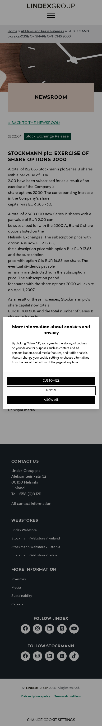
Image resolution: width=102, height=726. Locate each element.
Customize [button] (51, 381)
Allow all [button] (51, 400)
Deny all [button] (51, 390)
